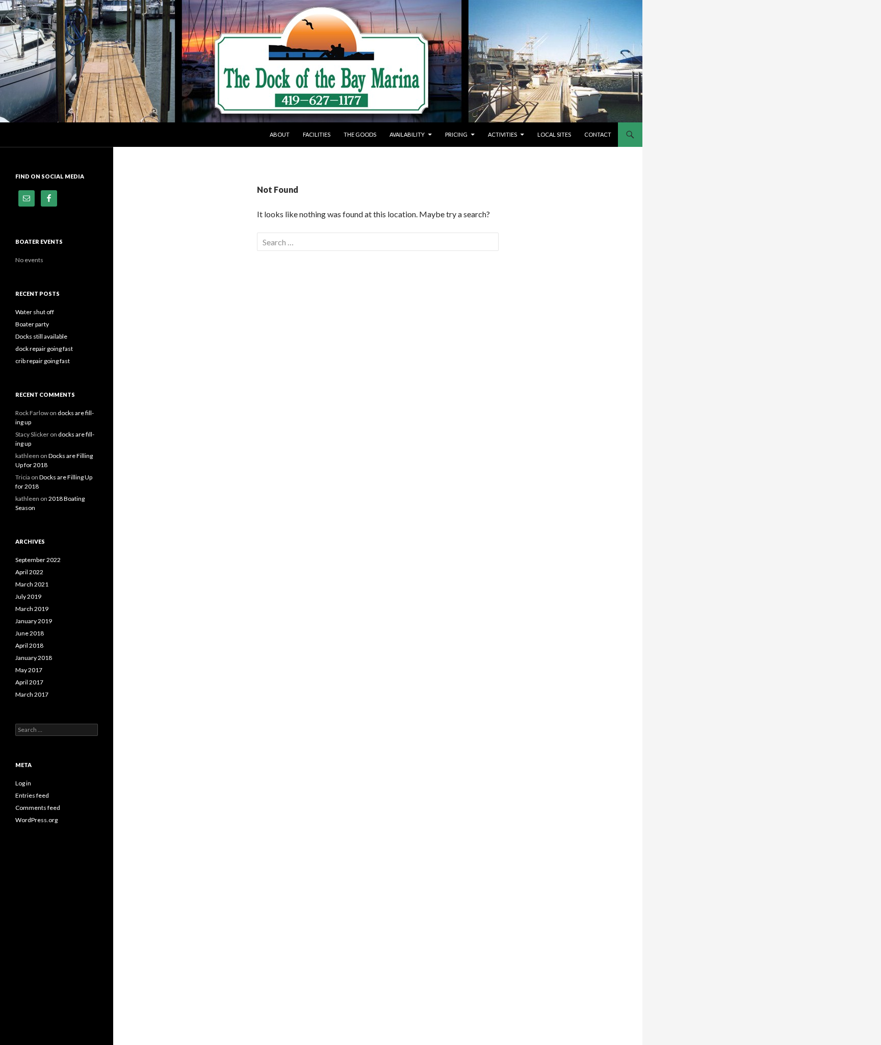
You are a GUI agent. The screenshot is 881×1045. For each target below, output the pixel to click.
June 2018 (29, 633)
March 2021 (31, 584)
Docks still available (41, 336)
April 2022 (29, 572)
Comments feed (37, 807)
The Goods (360, 134)
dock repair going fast (44, 348)
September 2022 (38, 560)
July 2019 (28, 596)
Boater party (32, 324)
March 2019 (31, 609)
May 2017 (28, 670)
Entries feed (32, 795)
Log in (23, 783)
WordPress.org (36, 820)
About (280, 134)
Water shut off (34, 312)
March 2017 (31, 694)
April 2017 (29, 682)
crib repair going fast (42, 361)
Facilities (316, 134)
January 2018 (33, 657)
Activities (502, 134)
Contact (597, 134)
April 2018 (29, 645)
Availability (407, 134)
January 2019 (33, 621)
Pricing (456, 134)
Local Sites (554, 134)
